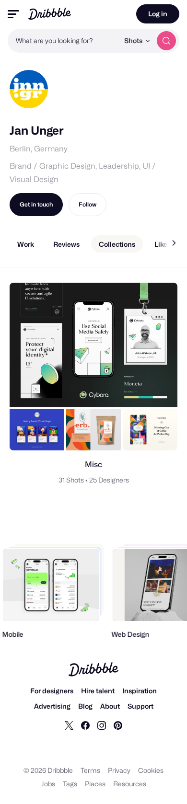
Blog (85, 706)
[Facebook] (85, 725)
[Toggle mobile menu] (13, 14)
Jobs (48, 784)
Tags (70, 784)
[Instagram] (101, 725)
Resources (129, 784)
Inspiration (139, 691)
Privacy (119, 770)
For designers (51, 691)
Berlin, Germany (39, 148)
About (110, 706)
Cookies (151, 770)
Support (140, 706)
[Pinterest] (118, 725)
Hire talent (98, 691)
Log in (157, 14)
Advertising (52, 706)
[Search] (166, 40)
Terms (90, 770)
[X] (69, 725)
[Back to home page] (49, 14)
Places (95, 784)
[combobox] (63, 40)
